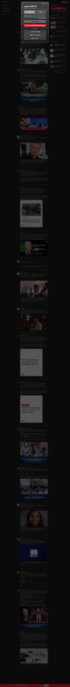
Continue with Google (36, 31)
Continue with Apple (36, 35)
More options (35, 38)
